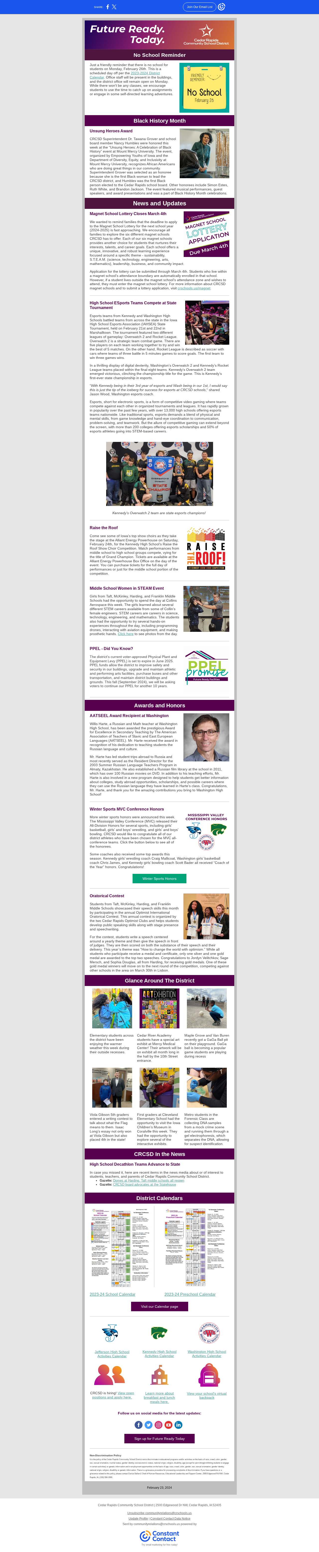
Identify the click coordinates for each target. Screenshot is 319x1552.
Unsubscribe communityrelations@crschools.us (159, 1513)
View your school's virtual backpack (207, 1395)
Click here (126, 634)
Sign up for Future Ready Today (159, 1439)
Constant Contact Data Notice (170, 1518)
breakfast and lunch (159, 1397)
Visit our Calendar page (159, 1306)
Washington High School (207, 1352)
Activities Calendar (112, 1356)
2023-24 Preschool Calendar (190, 1294)
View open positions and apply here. (113, 1395)
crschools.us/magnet (194, 288)
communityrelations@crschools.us (157, 1524)
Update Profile (138, 1518)
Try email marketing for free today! (160, 1545)
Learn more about (159, 1393)
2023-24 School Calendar (112, 1294)
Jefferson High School (112, 1352)
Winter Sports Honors (159, 879)
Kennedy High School (159, 1352)
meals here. (159, 1402)
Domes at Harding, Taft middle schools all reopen (148, 1180)
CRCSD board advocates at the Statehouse (144, 1184)
